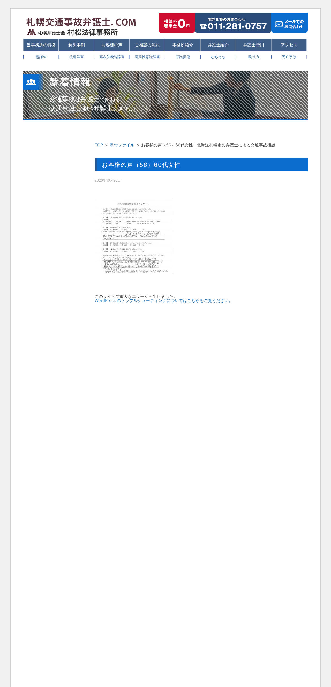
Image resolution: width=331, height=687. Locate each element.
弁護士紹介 (218, 44)
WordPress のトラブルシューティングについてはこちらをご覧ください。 (164, 300)
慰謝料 (41, 57)
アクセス (289, 44)
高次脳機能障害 (112, 57)
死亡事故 (289, 57)
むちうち (218, 57)
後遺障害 (76, 57)
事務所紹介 (182, 44)
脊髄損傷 (183, 57)
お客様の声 (112, 44)
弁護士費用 (253, 44)
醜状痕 (253, 57)
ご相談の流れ (147, 44)
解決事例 (76, 44)
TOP (99, 144)
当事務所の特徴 (41, 44)
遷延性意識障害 (147, 57)
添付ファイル (122, 144)
